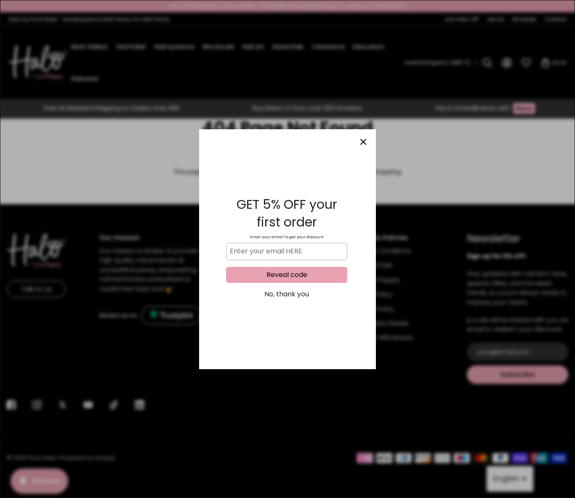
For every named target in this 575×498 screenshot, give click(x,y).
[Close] (363, 142)
